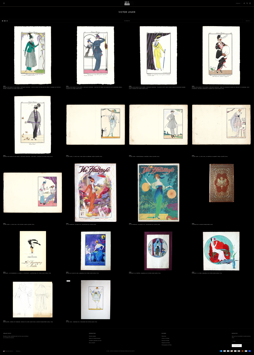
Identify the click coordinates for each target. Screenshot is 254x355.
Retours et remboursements (94, 338)
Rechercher (164, 336)
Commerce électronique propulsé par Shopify (124, 351)
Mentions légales (92, 336)
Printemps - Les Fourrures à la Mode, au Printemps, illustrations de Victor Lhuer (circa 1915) (27, 273)
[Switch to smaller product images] (4, 21)
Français (238, 3)
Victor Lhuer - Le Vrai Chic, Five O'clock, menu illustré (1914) (18, 224)
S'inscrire (237, 345)
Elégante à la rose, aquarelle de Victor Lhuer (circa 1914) (207, 273)
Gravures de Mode (165, 340)
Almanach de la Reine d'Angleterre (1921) (202, 224)
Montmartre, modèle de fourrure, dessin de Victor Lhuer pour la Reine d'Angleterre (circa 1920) (28, 322)
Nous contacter (92, 342)
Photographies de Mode (166, 345)
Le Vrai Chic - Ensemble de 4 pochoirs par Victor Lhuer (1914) (81, 322)
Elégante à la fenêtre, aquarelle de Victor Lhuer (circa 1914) (145, 273)
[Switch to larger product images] (2, 21)
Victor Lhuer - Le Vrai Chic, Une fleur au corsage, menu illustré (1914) (84, 156)
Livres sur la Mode (165, 338)
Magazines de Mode (166, 342)
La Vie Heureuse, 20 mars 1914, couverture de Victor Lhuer (81, 224)
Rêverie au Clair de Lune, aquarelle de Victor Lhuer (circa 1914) (82, 273)
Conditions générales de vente (95, 340)
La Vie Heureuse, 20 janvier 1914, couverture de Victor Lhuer (144, 224)
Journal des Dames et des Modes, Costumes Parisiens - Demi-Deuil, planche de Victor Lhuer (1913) (28, 156)
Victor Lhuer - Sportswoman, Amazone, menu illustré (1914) (144, 156)
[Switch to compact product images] (7, 21)
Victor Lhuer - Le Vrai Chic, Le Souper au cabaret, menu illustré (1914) (210, 156)
